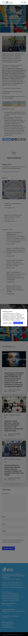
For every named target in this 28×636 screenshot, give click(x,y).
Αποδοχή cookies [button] (18, 322)
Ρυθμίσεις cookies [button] (7, 323)
